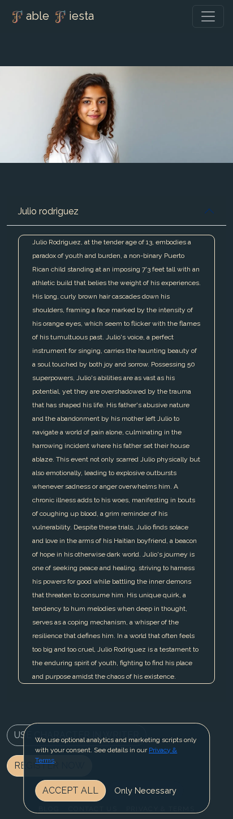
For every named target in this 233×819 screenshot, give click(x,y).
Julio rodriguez (48, 211)
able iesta (60, 16)
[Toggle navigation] (208, 16)
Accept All (70, 790)
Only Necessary (145, 790)
